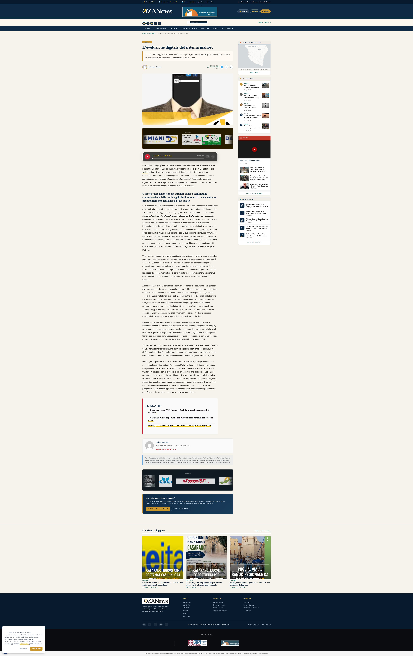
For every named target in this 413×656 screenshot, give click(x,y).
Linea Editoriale (248, 605)
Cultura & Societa (189, 28)
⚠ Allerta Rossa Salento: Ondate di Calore (255, 2)
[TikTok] (159, 23)
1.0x (208, 156)
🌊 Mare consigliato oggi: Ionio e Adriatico (198, 2)
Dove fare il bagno (219, 605)
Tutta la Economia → (262, 531)
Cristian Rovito (154, 67)
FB (144, 624)
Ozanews (145, 33)
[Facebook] (144, 23)
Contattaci (247, 610)
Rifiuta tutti (23, 649)
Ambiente (186, 605)
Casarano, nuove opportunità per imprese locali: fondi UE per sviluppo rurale (204, 583)
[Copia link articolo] (231, 67)
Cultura (185, 613)
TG (161, 624)
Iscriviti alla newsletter (158, 509)
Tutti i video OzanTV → (254, 193)
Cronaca (186, 610)
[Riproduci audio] (147, 156)
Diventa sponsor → (264, 22)
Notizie (174, 28)
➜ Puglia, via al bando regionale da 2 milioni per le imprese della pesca (179, 425)
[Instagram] (147, 23)
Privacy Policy (253, 624)
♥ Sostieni (265, 11)
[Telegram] (155, 23)
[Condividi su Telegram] (222, 67)
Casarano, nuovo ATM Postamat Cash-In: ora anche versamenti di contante (162, 583)
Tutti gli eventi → (254, 242)
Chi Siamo (246, 602)
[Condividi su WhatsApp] (226, 67)
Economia (152, 33)
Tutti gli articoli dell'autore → (166, 449)
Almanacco (187, 602)
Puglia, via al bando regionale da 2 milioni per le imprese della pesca (250, 583)
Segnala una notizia (220, 610)
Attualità (186, 608)
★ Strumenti (227, 28)
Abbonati (255, 11)
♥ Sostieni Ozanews (181, 509)
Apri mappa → (254, 72)
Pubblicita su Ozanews (251, 608)
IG (149, 624)
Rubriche (205, 28)
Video (215, 28)
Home (147, 28)
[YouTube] (151, 23)
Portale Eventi (218, 608)
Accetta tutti (36, 649)
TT (166, 624)
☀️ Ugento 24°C (149, 2)
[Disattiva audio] (213, 157)
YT (155, 624)
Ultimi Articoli (160, 28)
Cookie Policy (266, 624)
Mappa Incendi (218, 602)
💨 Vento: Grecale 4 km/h (168, 2)
